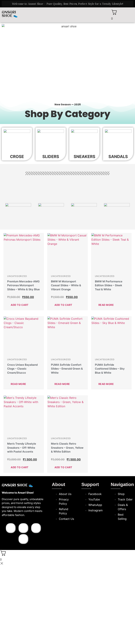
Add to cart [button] (19, 304)
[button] (67, 11)
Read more (106, 304)
